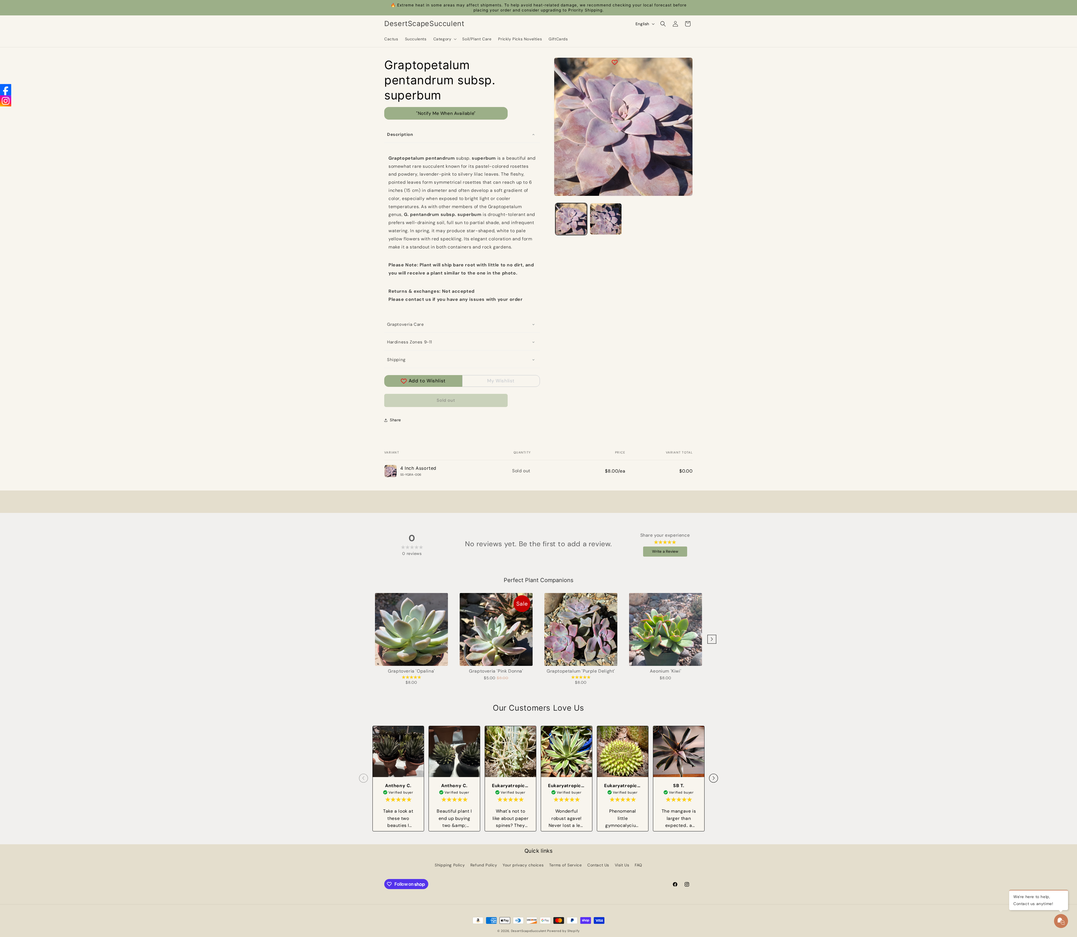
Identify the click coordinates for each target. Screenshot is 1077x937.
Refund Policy (483, 865)
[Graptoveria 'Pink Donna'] (496, 629)
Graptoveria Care (405, 324)
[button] (444, 39)
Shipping (396, 359)
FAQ (638, 865)
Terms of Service (565, 865)
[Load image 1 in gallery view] (571, 219)
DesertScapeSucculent (528, 931)
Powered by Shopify (563, 931)
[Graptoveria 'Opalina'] (411, 629)
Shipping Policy (450, 865)
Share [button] (395, 419)
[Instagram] (5, 100)
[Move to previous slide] (363, 778)
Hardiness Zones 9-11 (409, 342)
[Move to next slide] (713, 778)
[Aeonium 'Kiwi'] (665, 629)
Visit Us (622, 865)
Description (400, 134)
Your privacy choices (523, 865)
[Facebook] (5, 89)
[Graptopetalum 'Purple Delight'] (580, 629)
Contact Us (598, 865)
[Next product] (712, 639)
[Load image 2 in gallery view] (606, 219)
